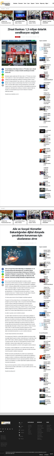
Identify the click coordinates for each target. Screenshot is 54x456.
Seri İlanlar (39, 435)
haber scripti (2, 454)
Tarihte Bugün (40, 432)
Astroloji (48, 431)
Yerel (25, 3)
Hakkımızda (3, 436)
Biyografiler (49, 428)
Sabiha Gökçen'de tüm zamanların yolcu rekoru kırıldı (47, 59)
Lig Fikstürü (39, 431)
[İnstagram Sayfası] (6, 428)
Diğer (46, 3)
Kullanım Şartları (4, 443)
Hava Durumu (40, 425)
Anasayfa (3, 8)
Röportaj (42, 3)
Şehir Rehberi (40, 436)
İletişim (22, 438)
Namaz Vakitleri (40, 428)
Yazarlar (22, 430)
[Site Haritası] (2, 431)
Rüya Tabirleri (49, 429)
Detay (41, 454)
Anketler (48, 426)
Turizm (37, 3)
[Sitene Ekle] (4, 431)
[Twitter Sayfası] (3, 428)
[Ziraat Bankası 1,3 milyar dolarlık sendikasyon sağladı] (19, 52)
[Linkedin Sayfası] (10, 428)
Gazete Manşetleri (39, 439)
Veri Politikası (3, 438)
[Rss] (13, 428)
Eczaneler (39, 429)
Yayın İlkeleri (3, 437)
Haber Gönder (3, 445)
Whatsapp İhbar (4, 444)
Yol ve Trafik (39, 426)
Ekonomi (20, 3)
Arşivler (22, 432)
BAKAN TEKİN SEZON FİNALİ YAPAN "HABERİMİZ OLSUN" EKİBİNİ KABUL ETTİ (47, 118)
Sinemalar (39, 433)
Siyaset (32, 3)
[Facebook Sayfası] (1, 428)
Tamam (46, 454)
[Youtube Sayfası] (8, 428)
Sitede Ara (49, 425)
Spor (28, 3)
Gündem (15, 3)
